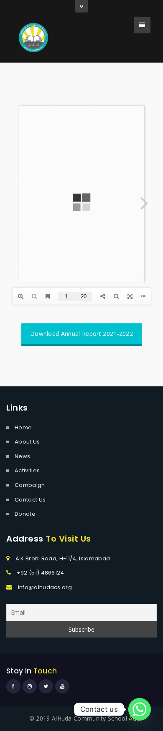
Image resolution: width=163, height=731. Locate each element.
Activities (27, 470)
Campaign (30, 485)
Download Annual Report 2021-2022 (81, 334)
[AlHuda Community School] (33, 37)
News (22, 456)
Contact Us (30, 500)
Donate (25, 514)
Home (23, 427)
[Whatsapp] (139, 709)
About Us (27, 442)
